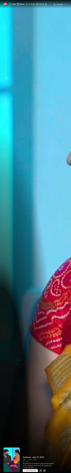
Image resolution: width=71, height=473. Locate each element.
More (36, 467)
